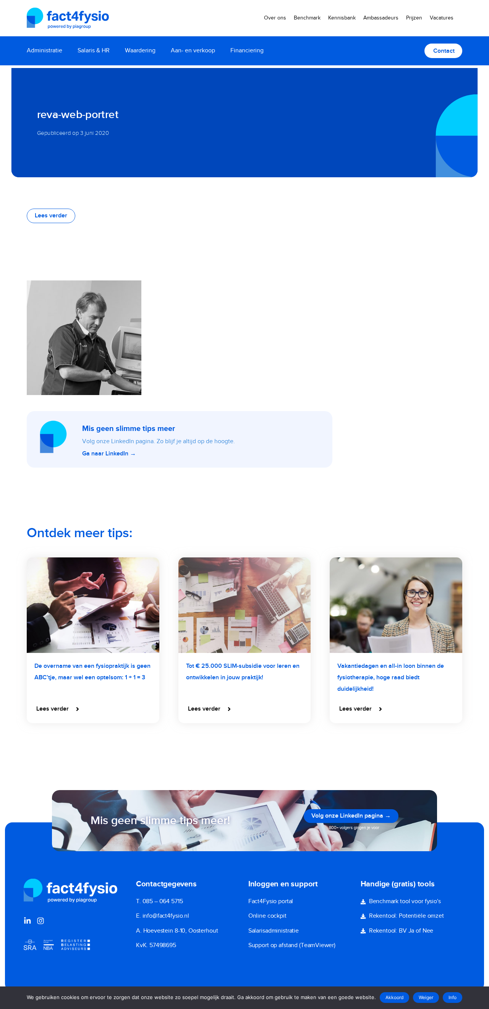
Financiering (247, 50)
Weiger (426, 997)
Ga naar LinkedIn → (109, 454)
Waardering (140, 50)
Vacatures (441, 18)
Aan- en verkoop (193, 50)
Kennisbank (342, 18)
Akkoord (394, 997)
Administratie (44, 50)
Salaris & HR (94, 50)
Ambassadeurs (380, 18)
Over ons (275, 18)
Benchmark (307, 18)
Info (453, 997)
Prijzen (414, 18)
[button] (58, 709)
